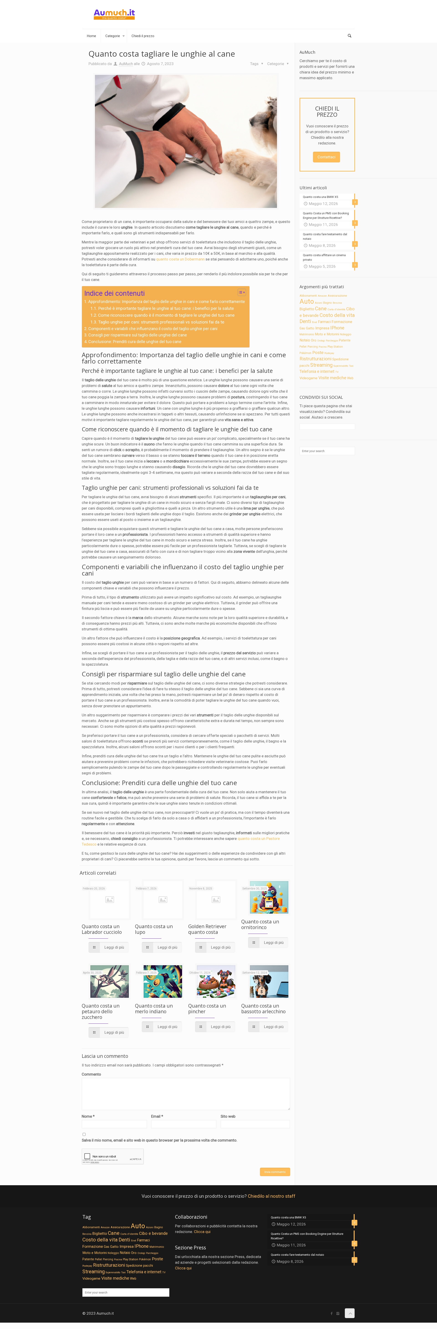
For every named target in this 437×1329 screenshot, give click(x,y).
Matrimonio (307, 334)
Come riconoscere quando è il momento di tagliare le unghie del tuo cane (166, 315)
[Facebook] (331, 1313)
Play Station (335, 346)
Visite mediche (332, 377)
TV (336, 372)
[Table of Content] (242, 292)
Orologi (321, 340)
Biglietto (307, 309)
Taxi (351, 365)
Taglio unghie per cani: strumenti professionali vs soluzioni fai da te (161, 322)
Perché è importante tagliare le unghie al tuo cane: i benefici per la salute (166, 308)
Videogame (309, 378)
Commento (91, 1074)
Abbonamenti (308, 295)
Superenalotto (340, 365)
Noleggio (345, 334)
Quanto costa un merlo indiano (154, 1009)
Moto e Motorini (327, 334)
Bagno (327, 302)
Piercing (312, 346)
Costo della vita (337, 315)
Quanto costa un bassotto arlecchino (263, 1009)
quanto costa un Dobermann (180, 259)
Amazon (322, 295)
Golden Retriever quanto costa (207, 929)
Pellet (303, 346)
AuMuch (126, 63)
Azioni (318, 302)
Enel (314, 322)
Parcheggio (332, 340)
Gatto (310, 328)
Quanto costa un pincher (207, 1009)
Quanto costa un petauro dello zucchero (100, 1011)
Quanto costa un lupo (154, 929)
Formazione (342, 321)
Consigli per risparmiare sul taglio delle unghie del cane (137, 335)
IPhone (337, 328)
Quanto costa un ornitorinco (260, 924)
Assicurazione (337, 295)
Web (350, 378)
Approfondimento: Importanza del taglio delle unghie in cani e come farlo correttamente (166, 301)
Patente (345, 340)
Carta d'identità (336, 309)
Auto (307, 301)
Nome (88, 1116)
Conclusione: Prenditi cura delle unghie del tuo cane (134, 341)
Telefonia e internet (317, 371)
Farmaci (324, 322)
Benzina (337, 302)
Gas (302, 328)
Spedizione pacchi (139, 1265)
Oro (313, 340)
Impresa (322, 328)
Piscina (323, 346)
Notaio (305, 340)
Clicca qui (202, 1231)
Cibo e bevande (153, 1233)
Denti (305, 321)
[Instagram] (337, 1313)
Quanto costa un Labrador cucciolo (102, 929)
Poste (317, 352)
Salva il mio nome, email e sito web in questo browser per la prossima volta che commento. (159, 1140)
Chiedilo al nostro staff (271, 1196)
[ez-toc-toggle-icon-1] (239, 292)
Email (157, 1116)
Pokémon (305, 353)
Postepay (329, 353)
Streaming (321, 365)
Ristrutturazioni (315, 358)
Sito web (228, 1116)
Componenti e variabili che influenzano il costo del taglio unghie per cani (152, 328)
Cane (321, 308)
